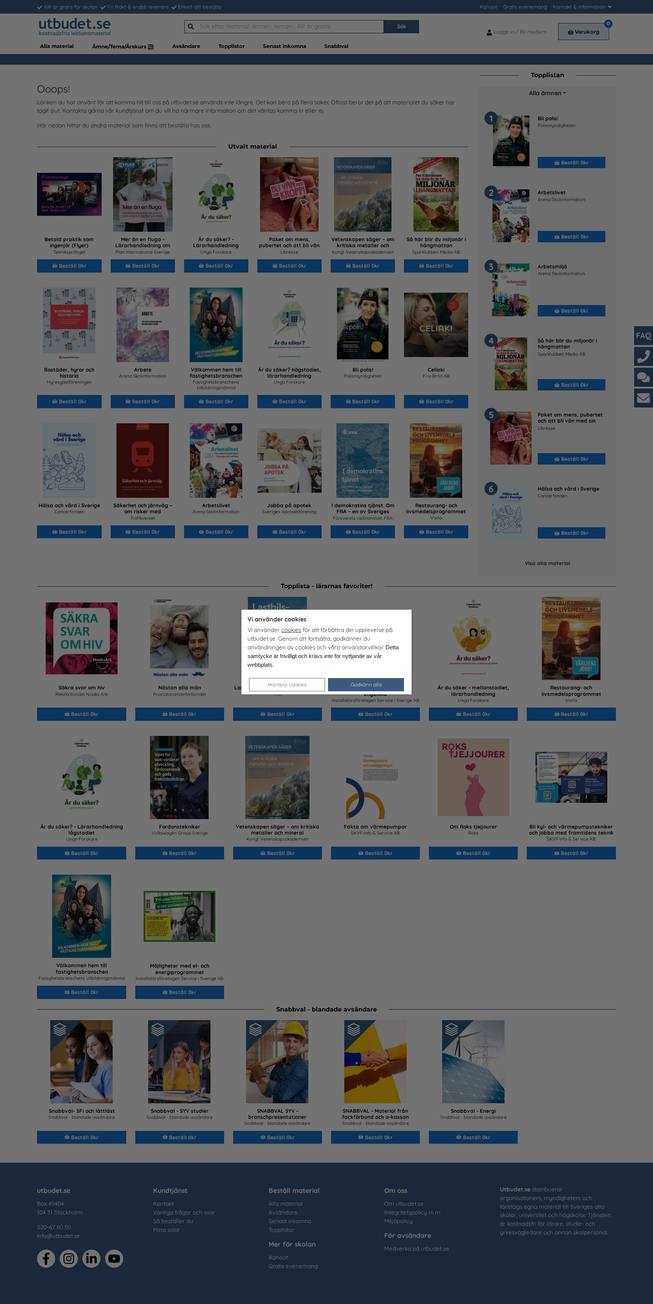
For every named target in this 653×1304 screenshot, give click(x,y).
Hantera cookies (287, 684)
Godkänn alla (366, 684)
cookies (291, 629)
